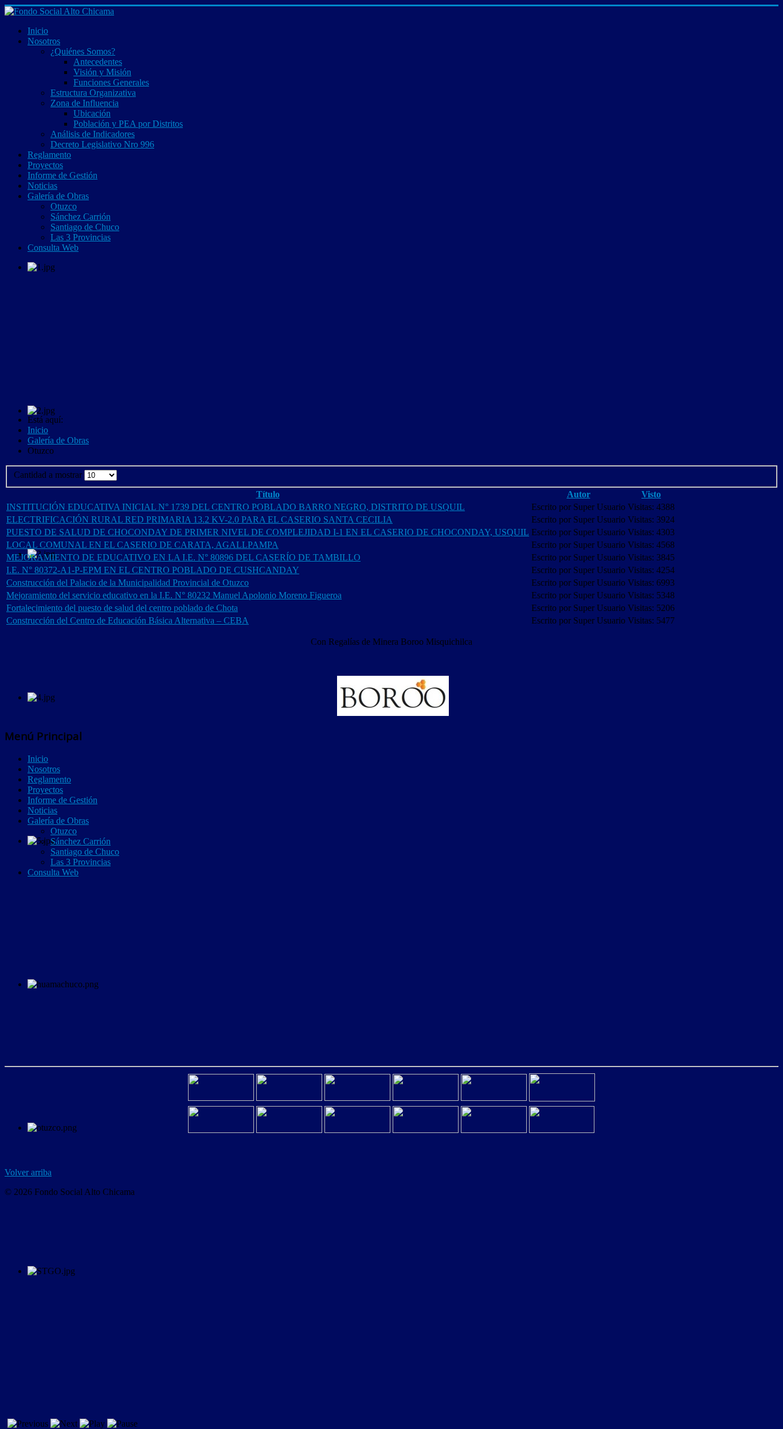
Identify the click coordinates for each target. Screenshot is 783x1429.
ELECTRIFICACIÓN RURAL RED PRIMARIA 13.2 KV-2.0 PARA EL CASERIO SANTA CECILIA (199, 519)
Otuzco (63, 831)
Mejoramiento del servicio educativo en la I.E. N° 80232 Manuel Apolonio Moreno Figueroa (174, 595)
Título (268, 494)
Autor (578, 494)
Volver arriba (28, 1172)
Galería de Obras (58, 821)
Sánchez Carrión (80, 841)
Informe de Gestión (62, 800)
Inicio (38, 759)
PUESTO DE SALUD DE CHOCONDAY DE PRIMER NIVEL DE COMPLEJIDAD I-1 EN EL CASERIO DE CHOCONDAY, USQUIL (267, 532)
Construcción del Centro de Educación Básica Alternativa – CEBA (127, 620)
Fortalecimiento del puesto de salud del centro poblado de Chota (122, 608)
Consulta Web (53, 872)
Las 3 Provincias (80, 862)
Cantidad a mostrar (49, 475)
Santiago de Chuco (84, 851)
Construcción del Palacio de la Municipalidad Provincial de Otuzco (127, 582)
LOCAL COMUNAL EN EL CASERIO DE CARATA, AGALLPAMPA (142, 545)
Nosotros (44, 769)
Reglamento (49, 779)
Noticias (42, 810)
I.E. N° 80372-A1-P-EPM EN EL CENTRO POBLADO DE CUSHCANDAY (152, 570)
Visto (651, 494)
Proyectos (45, 790)
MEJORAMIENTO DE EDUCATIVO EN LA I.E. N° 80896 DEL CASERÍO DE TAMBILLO (183, 557)
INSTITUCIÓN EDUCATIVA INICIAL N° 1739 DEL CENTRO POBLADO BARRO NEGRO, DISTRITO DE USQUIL (235, 507)
